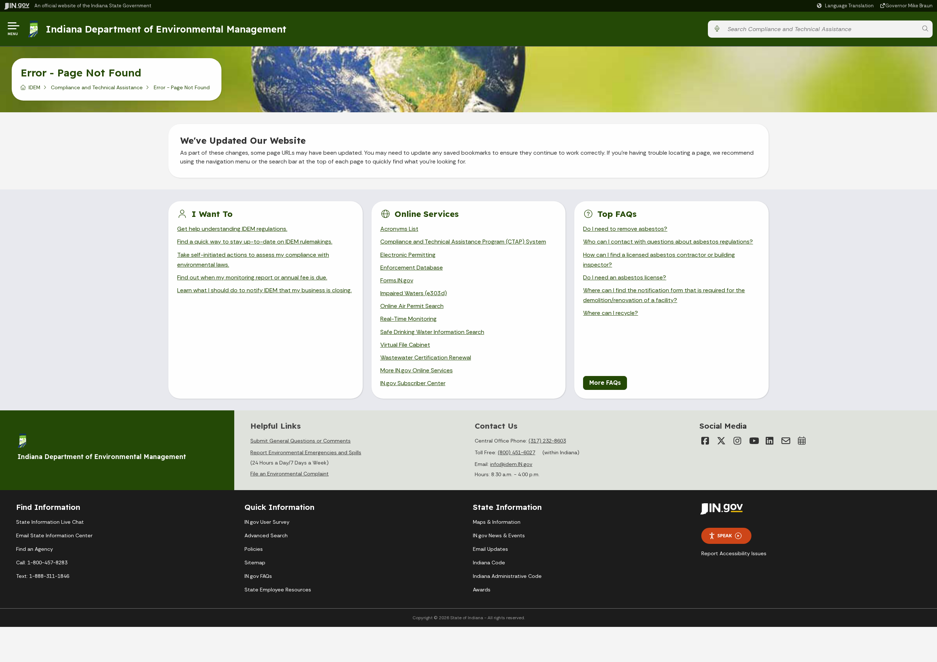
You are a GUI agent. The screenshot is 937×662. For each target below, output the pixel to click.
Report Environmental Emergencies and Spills (305, 452)
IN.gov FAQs (258, 576)
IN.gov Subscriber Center (412, 383)
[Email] (786, 441)
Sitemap (254, 562)
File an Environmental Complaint (289, 473)
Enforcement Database (411, 267)
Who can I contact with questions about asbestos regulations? (668, 241)
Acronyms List (399, 229)
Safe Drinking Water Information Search (432, 332)
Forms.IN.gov (396, 280)
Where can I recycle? (610, 313)
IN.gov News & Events (499, 535)
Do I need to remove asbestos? (625, 229)
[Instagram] (737, 441)
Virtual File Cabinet (405, 345)
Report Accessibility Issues (733, 553)
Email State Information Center (54, 535)
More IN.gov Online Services (416, 370)
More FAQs (605, 382)
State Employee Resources (277, 589)
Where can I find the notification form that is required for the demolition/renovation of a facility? (664, 295)
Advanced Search (266, 535)
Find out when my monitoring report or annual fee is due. (252, 277)
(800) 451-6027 (516, 452)
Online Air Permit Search (412, 306)
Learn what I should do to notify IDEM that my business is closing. (264, 290)
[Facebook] (705, 441)
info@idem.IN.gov (511, 464)
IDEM (34, 87)
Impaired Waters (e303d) (413, 293)
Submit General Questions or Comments (300, 440)
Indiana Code (489, 562)
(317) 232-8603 (547, 440)
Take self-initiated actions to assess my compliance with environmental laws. (253, 259)
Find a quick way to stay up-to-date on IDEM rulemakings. (254, 241)
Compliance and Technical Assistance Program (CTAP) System (463, 241)
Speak (724, 535)
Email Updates (490, 549)
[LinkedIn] (770, 441)
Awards (481, 589)
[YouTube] (753, 441)
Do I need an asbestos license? (624, 277)
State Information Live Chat (50, 522)
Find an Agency (34, 549)
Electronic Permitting (408, 255)
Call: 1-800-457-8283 (41, 562)
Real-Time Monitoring (408, 319)
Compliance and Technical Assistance (97, 87)
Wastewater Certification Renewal (425, 357)
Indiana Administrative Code (507, 576)
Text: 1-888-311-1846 (42, 576)
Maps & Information (496, 522)
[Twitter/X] (721, 441)
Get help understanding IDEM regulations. (232, 229)
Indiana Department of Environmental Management (166, 29)
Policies (253, 549)
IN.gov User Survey (267, 522)
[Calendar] (802, 441)
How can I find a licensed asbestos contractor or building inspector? (659, 259)
